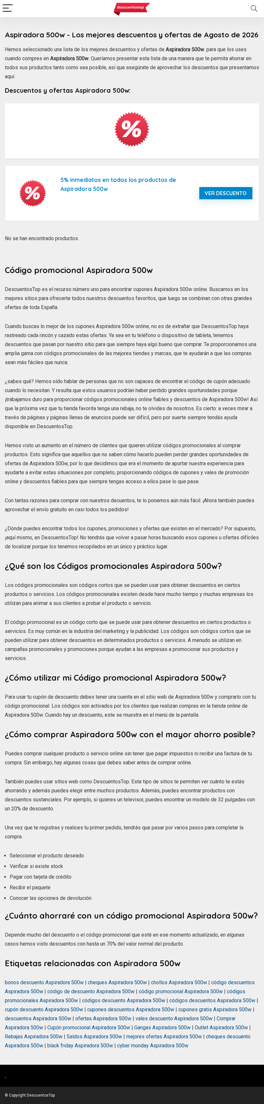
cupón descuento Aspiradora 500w (44, 1009)
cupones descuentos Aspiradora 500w (130, 1009)
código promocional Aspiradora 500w (181, 991)
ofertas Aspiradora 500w (103, 1018)
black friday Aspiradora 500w (80, 1046)
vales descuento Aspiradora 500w (174, 1018)
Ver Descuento (226, 193)
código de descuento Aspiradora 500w (91, 991)
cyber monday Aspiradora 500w (152, 1046)
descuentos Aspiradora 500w (38, 1018)
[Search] (254, 8)
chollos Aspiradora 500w (179, 982)
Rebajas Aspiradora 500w (33, 1036)
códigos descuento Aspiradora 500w (123, 1000)
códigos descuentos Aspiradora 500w (212, 1000)
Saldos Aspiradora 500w (94, 1036)
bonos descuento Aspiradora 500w (44, 982)
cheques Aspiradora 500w (117, 982)
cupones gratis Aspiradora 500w (214, 1009)
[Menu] (7, 8)
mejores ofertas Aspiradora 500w (164, 1036)
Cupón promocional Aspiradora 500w (88, 1027)
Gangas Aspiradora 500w (162, 1027)
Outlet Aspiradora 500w (221, 1027)
